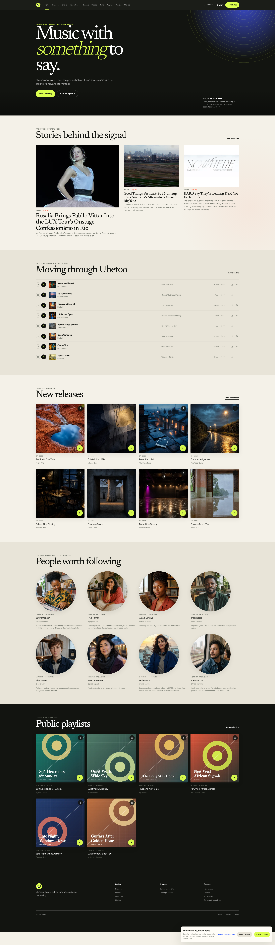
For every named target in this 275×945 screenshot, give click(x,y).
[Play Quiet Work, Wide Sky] (131, 778)
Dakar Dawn (63, 355)
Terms (220, 915)
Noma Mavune (62, 297)
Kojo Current (62, 286)
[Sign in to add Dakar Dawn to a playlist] (237, 357)
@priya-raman (93, 621)
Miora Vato (40, 463)
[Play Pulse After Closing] (183, 513)
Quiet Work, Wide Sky (98, 788)
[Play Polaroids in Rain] (183, 448)
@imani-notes (196, 621)
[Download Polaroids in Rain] (183, 408)
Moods (94, 5)
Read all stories (233, 138)
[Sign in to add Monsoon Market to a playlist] (237, 284)
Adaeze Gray (92, 463)
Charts (64, 5)
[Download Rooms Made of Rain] (232, 326)
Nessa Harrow (144, 528)
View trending (233, 273)
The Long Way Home (149, 788)
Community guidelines (212, 900)
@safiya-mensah (42, 621)
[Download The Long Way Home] (183, 737)
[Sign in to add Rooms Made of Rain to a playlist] (237, 326)
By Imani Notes (41, 792)
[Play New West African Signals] (234, 778)
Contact (207, 892)
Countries (119, 896)
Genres (86, 5)
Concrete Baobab (96, 524)
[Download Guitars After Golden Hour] (132, 802)
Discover (55, 5)
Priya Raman (93, 617)
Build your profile (67, 93)
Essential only (244, 934)
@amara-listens (145, 621)
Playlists (110, 5)
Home (47, 5)
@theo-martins (197, 684)
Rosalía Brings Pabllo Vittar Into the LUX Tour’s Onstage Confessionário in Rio (75, 222)
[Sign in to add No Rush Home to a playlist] (237, 295)
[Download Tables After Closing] (80, 473)
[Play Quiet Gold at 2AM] (131, 448)
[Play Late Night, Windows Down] (80, 842)
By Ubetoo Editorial (198, 792)
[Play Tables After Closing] (80, 513)
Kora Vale (60, 359)
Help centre (208, 889)
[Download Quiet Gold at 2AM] (132, 408)
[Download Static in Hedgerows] (235, 408)
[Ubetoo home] (38, 4)
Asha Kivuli (61, 328)
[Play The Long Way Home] (183, 778)
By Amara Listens (42, 857)
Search (118, 892)
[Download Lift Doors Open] (232, 315)
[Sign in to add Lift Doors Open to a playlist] (237, 315)
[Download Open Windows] (232, 336)
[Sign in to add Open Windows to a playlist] (237, 336)
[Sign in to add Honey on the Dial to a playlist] (237, 305)
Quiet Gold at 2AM (96, 459)
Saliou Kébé (92, 528)
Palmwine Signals (167, 357)
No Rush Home (64, 293)
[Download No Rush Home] (232, 295)
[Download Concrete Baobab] (132, 473)
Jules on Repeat (95, 680)
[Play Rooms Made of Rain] (234, 513)
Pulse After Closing (148, 524)
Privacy (228, 915)
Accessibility (209, 896)
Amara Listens (146, 617)
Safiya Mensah (43, 617)
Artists (119, 5)
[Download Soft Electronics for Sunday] (80, 737)
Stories (127, 5)
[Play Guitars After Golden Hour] (131, 842)
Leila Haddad (145, 680)
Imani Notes (196, 617)
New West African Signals (203, 788)
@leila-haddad (144, 684)
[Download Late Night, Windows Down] (80, 802)
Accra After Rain (167, 284)
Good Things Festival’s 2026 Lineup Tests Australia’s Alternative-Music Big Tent (150, 197)
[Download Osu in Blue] (232, 346)
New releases (75, 5)
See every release (232, 398)
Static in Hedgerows (200, 459)
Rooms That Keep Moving (171, 295)
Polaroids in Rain (147, 459)
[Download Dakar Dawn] (232, 357)
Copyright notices (166, 892)
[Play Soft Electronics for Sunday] (80, 778)
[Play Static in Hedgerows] (234, 448)
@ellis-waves (41, 684)
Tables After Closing (45, 524)
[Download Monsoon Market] (232, 284)
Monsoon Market (65, 283)
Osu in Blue (62, 345)
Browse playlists (232, 727)
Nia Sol (60, 307)
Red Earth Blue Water (46, 459)
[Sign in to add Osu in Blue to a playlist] (237, 346)
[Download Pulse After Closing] (183, 473)
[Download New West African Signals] (235, 737)
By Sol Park (143, 792)
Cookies (236, 915)
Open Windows (167, 305)
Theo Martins (197, 680)
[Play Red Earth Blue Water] (80, 448)
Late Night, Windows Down (49, 853)
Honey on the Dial (66, 303)
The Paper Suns (145, 463)
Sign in (220, 5)
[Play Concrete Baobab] (131, 513)
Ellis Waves (41, 680)
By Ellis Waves (93, 792)
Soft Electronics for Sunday (49, 788)
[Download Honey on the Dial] (232, 305)
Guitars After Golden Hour (100, 853)
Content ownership (167, 889)
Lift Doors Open (65, 314)
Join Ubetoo (232, 5)
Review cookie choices (226, 934)
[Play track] (43, 284)
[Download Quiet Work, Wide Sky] (132, 737)
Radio (102, 5)
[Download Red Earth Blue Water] (80, 408)
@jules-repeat (93, 684)
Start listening (45, 93)
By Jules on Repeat (95, 857)
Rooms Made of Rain (67, 324)
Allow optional (262, 934)
